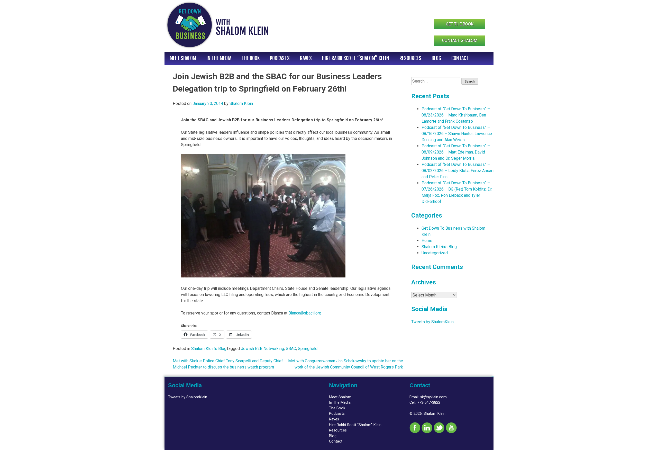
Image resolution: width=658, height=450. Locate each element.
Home (427, 240)
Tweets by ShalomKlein (432, 321)
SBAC (291, 348)
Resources (410, 58)
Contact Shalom (459, 40)
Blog (436, 58)
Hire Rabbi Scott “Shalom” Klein (355, 58)
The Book (251, 58)
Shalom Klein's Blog (208, 348)
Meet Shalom (183, 58)
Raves (306, 58)
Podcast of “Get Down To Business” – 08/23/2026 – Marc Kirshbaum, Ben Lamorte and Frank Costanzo (456, 115)
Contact (460, 58)
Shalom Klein (241, 103)
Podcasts (280, 58)
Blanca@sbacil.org (304, 313)
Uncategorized (435, 252)
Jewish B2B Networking (262, 348)
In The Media (218, 58)
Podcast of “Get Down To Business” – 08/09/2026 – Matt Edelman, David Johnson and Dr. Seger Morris (456, 152)
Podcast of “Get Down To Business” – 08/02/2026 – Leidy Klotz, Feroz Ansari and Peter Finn (458, 170)
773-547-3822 (428, 402)
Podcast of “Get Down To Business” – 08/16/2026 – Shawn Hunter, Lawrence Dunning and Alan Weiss (457, 133)
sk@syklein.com (433, 397)
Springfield (307, 348)
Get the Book (459, 24)
